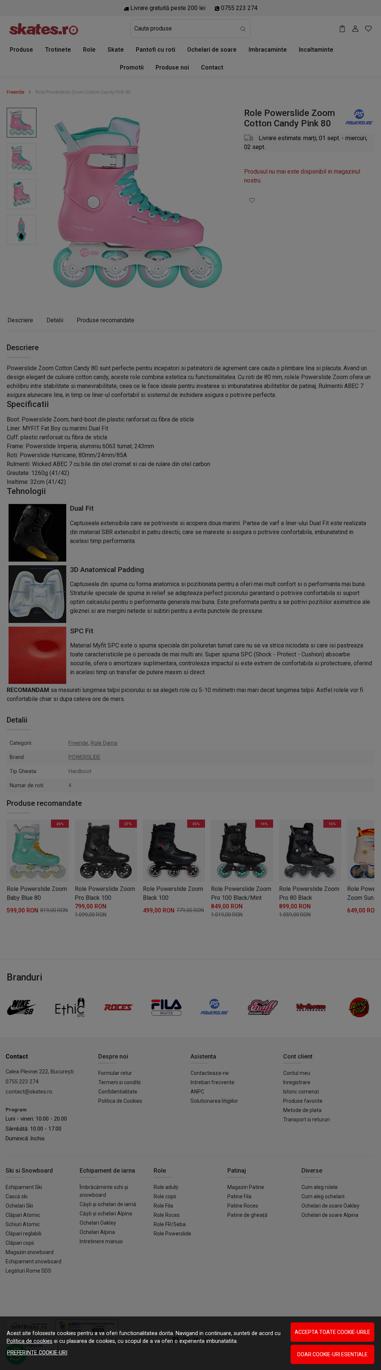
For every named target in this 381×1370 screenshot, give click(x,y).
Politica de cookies (29, 1341)
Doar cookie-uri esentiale (332, 1354)
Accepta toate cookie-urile (332, 1332)
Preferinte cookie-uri (37, 1353)
